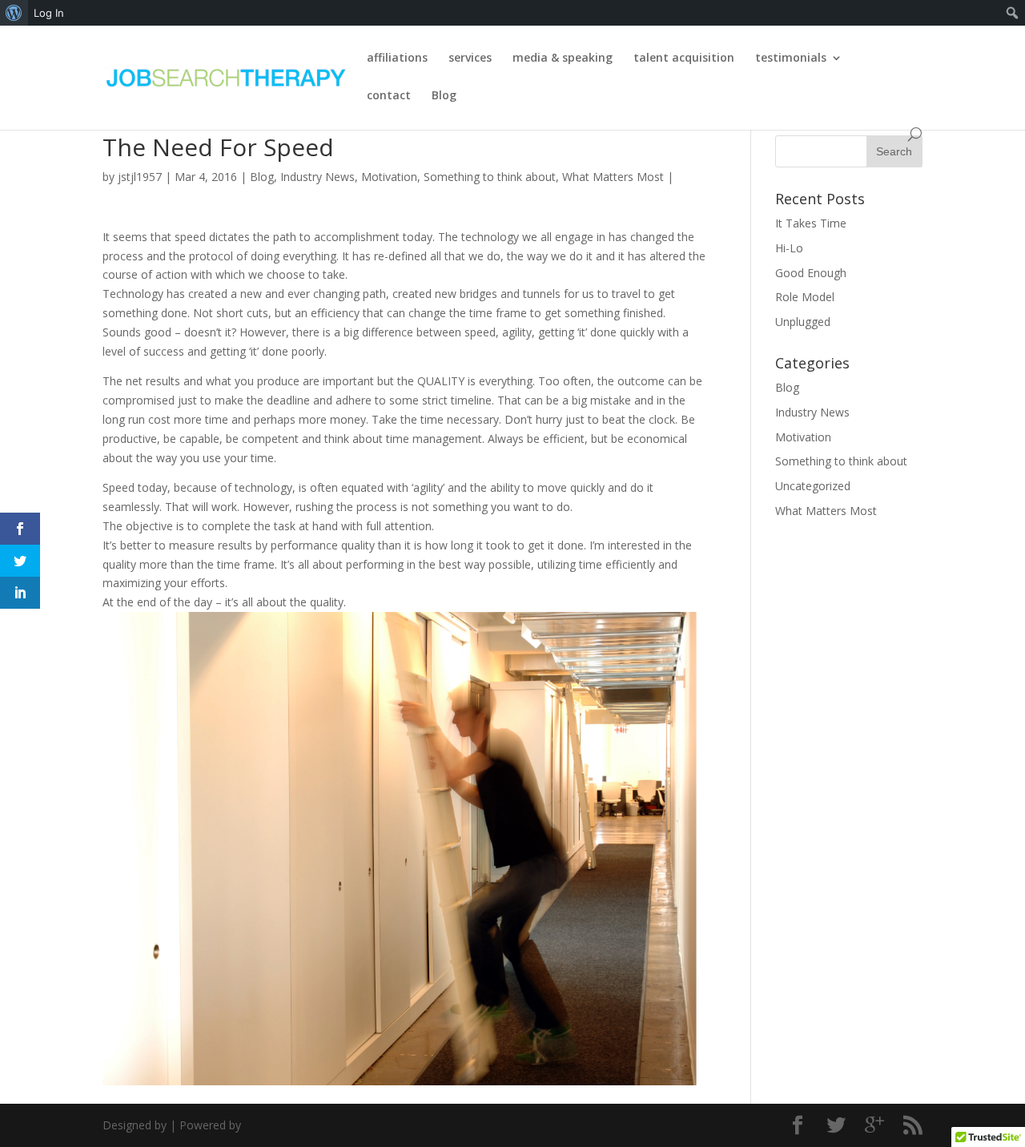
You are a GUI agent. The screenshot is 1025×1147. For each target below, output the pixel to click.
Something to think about (490, 176)
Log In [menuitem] (49, 12)
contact (389, 96)
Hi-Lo (789, 248)
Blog (444, 96)
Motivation (389, 176)
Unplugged (802, 321)
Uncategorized (812, 485)
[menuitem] (14, 13)
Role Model (804, 296)
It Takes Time (810, 223)
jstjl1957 (140, 176)
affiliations (397, 58)
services (470, 58)
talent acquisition (683, 58)
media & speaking (562, 58)
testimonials (790, 58)
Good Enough (810, 272)
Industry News (317, 176)
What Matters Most (613, 176)
